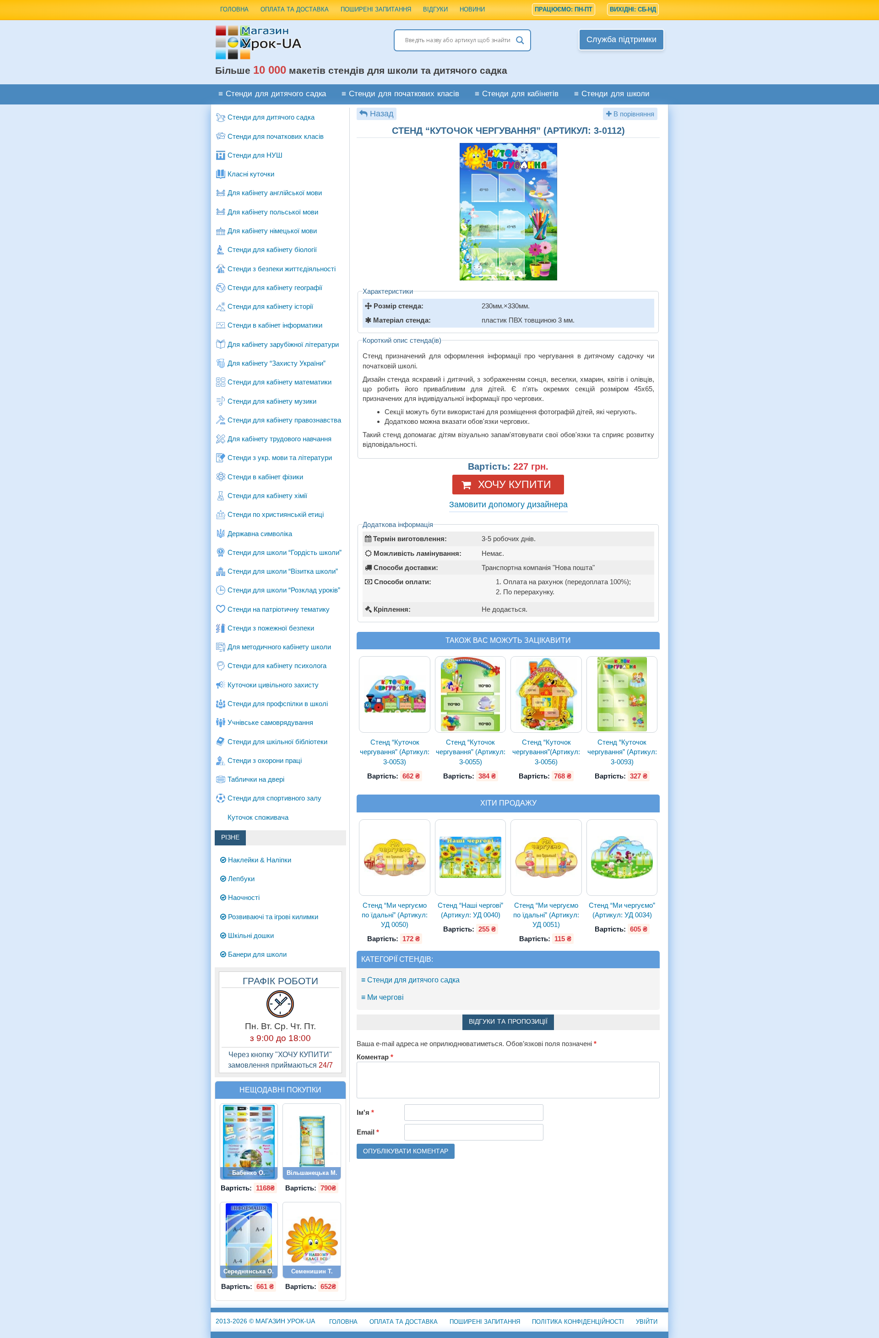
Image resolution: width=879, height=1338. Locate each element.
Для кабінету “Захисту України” (277, 363)
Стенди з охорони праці (265, 760)
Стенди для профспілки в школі (278, 703)
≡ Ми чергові (382, 997)
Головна (234, 9)
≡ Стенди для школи (612, 94)
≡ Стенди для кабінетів (517, 94)
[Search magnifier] (520, 40)
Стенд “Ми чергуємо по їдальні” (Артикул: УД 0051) (546, 915)
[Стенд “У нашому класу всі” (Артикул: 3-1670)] (312, 1240)
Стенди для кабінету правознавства (284, 420)
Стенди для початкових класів (276, 136)
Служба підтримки (621, 39)
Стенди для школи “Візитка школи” (283, 571)
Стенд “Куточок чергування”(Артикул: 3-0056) (546, 752)
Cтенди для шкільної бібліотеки (277, 742)
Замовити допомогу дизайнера (508, 504)
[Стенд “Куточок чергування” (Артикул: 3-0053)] (394, 694)
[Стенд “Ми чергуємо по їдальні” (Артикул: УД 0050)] (394, 857)
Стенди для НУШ (255, 155)
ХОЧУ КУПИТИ (514, 484)
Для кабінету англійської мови (275, 193)
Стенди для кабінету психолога (277, 665)
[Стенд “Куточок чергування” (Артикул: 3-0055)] (471, 694)
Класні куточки (251, 174)
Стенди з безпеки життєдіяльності (282, 269)
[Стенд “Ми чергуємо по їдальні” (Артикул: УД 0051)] (546, 857)
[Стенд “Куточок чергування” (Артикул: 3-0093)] (622, 694)
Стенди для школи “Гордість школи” (285, 552)
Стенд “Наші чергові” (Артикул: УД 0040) (470, 910)
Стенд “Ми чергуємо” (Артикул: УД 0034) (622, 910)
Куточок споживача (258, 817)
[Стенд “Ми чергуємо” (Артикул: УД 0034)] (622, 857)
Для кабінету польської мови (273, 212)
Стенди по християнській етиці (276, 514)
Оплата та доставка (294, 9)
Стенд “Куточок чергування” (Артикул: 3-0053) (394, 752)
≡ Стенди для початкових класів (400, 94)
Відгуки (435, 9)
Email (368, 1132)
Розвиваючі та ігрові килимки (272, 917)
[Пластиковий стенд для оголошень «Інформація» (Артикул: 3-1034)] (248, 1240)
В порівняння (633, 114)
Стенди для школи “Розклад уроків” (284, 590)
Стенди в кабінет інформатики (275, 325)
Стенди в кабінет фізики (265, 477)
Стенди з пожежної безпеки (271, 628)
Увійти (646, 1321)
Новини (472, 9)
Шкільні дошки (250, 935)
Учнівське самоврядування (270, 722)
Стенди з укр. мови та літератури (280, 457)
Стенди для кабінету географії (275, 287)
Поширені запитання (376, 9)
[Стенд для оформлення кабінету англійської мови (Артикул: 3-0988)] (249, 1142)
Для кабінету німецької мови (272, 231)
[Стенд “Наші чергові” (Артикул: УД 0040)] (470, 857)
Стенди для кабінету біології (272, 249)
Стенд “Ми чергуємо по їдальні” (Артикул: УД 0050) (395, 915)
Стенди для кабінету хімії (267, 495)
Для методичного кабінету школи (279, 647)
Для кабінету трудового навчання (279, 439)
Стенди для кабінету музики (272, 401)
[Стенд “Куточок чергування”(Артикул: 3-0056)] (546, 694)
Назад (382, 113)
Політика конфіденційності (578, 1321)
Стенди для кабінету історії (270, 306)
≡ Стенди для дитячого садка (272, 94)
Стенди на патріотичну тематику (279, 609)
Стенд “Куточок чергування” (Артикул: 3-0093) (622, 752)
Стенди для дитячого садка (271, 117)
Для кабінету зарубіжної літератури (283, 344)
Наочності (243, 897)
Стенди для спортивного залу (274, 798)
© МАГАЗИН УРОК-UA (265, 1321)
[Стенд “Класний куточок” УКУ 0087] (312, 1142)
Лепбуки (240, 879)
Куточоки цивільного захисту (273, 685)
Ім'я (365, 1112)
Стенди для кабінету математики (279, 382)
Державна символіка (260, 533)
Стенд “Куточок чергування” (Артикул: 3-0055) (470, 752)
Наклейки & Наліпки (258, 860)
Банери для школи (256, 954)
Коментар (375, 1057)
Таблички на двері (256, 779)
